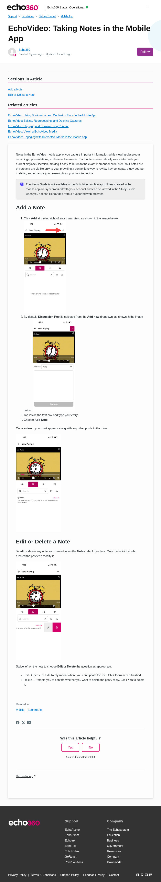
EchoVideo (28, 16)
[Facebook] (17, 722)
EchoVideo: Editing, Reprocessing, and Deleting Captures (45, 120)
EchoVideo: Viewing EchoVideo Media (32, 131)
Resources (114, 851)
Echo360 (24, 49)
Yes (70, 747)
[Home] (22, 7)
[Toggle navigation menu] (148, 7)
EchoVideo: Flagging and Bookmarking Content (38, 126)
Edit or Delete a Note (21, 94)
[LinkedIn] (29, 722)
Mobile (20, 709)
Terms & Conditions (43, 874)
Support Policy (69, 874)
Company (113, 856)
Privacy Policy (17, 874)
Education (113, 835)
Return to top (24, 776)
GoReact (70, 856)
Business (113, 840)
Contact (114, 874)
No (91, 747)
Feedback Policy (94, 874)
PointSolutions (74, 862)
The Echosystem (118, 829)
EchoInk (70, 840)
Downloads (114, 862)
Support (12, 16)
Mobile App (67, 16)
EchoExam (72, 835)
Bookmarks (35, 709)
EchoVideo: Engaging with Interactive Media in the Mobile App (47, 137)
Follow (145, 51)
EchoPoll (70, 845)
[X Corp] (23, 722)
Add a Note (15, 89)
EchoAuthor (72, 829)
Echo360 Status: (65, 7)
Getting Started (47, 16)
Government (115, 845)
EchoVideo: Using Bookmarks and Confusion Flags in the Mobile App (52, 115)
